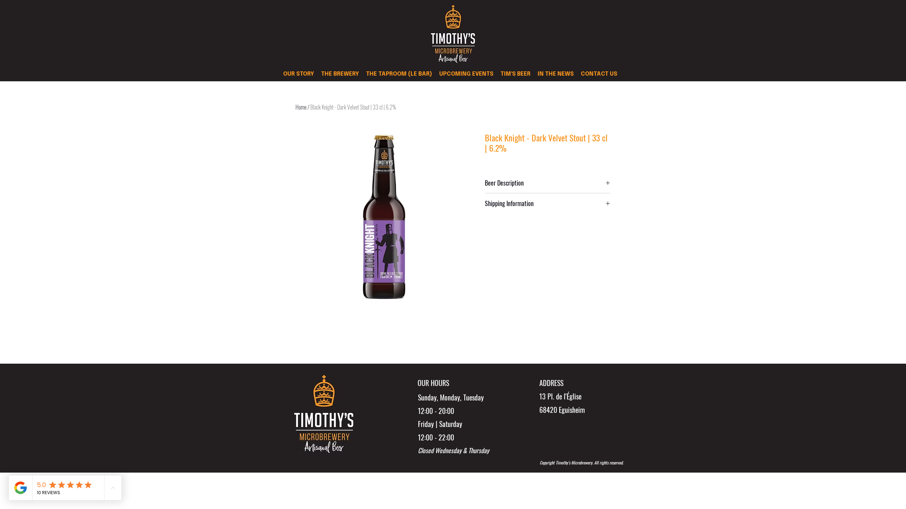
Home (301, 107)
